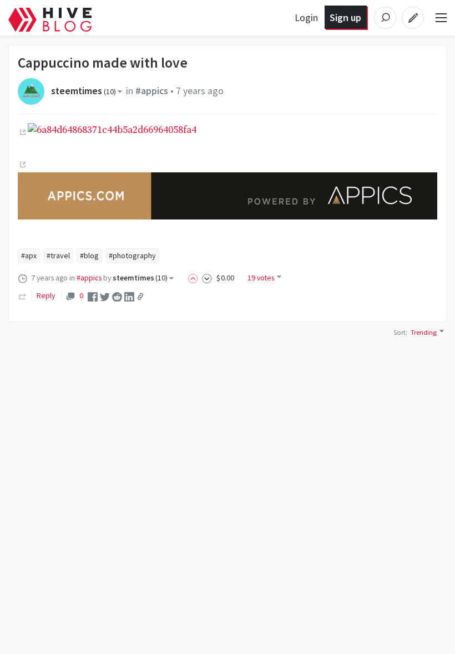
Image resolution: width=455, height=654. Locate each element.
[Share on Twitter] (105, 296)
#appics (151, 91)
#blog (89, 255)
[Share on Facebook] (93, 296)
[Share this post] (140, 297)
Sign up (345, 17)
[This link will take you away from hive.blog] (22, 132)
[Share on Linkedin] (129, 296)
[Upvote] (194, 278)
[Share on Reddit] (117, 296)
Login (306, 17)
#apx (29, 255)
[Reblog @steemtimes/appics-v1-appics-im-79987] (23, 295)
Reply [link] (46, 295)
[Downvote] (207, 278)
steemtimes (83, 91)
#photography (132, 255)
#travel (58, 255)
